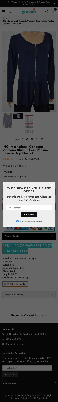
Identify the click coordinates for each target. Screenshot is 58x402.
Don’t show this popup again (31, 221)
